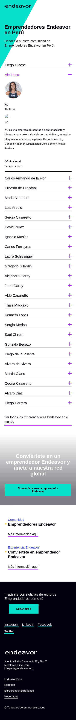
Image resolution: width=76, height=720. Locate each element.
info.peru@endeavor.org (18, 668)
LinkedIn (28, 624)
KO (6, 122)
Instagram (11, 624)
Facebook (45, 624)
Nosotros (9, 684)
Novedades (11, 696)
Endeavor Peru (13, 679)
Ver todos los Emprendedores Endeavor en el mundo (36, 419)
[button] (69, 6)
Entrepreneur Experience (19, 690)
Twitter (9, 631)
